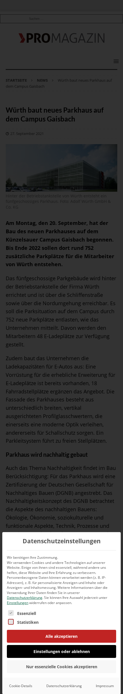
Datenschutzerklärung (24, 597)
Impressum (105, 685)
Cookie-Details (20, 685)
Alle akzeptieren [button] (61, 636)
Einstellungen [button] (17, 602)
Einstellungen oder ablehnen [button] (61, 651)
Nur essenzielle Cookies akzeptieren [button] (61, 666)
